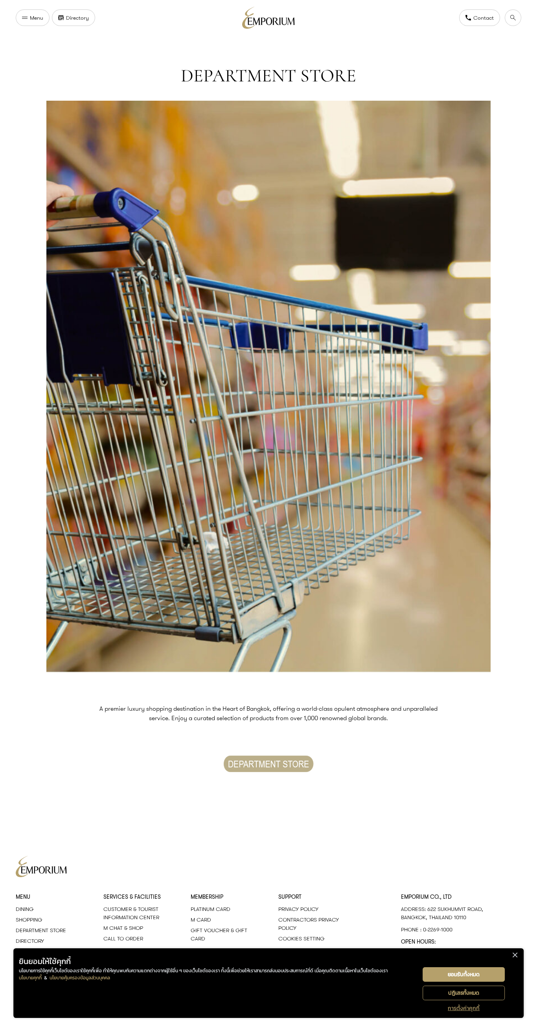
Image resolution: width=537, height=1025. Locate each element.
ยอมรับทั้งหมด (464, 974)
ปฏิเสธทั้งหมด (463, 993)
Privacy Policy (298, 909)
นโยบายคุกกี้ (30, 977)
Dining (25, 909)
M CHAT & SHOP (123, 927)
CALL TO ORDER (123, 938)
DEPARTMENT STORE (41, 930)
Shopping (29, 919)
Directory (30, 940)
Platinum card (210, 909)
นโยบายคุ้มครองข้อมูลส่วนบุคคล (80, 977)
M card (201, 919)
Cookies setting (301, 938)
